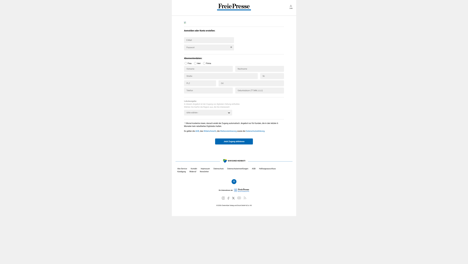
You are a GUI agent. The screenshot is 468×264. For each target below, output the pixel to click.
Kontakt (194, 169)
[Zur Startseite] (234, 8)
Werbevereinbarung (228, 131)
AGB (197, 131)
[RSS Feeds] (245, 197)
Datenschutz (219, 169)
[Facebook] (228, 198)
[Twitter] (233, 198)
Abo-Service (182, 169)
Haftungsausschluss (267, 169)
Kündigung (181, 171)
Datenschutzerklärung (255, 131)
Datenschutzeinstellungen (237, 169)
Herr (199, 63)
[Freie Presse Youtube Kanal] (239, 197)
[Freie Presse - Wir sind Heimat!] (234, 161)
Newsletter (204, 171)
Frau (190, 63)
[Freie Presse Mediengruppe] (234, 191)
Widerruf (192, 171)
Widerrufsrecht (210, 131)
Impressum (205, 169)
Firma (208, 63)
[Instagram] (223, 198)
